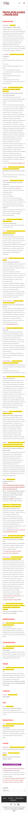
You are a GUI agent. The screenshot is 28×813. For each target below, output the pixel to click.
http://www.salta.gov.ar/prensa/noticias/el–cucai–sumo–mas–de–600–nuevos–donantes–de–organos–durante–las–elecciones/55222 (14, 780)
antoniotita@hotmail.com (12, 324)
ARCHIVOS (11, 798)
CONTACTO (13, 800)
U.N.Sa (17, 188)
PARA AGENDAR (19, 798)
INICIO (4, 798)
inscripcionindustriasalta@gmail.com (16, 163)
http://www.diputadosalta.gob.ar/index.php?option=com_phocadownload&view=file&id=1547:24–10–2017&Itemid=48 (14, 487)
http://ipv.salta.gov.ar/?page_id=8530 (12, 599)
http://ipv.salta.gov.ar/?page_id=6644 (12, 595)
